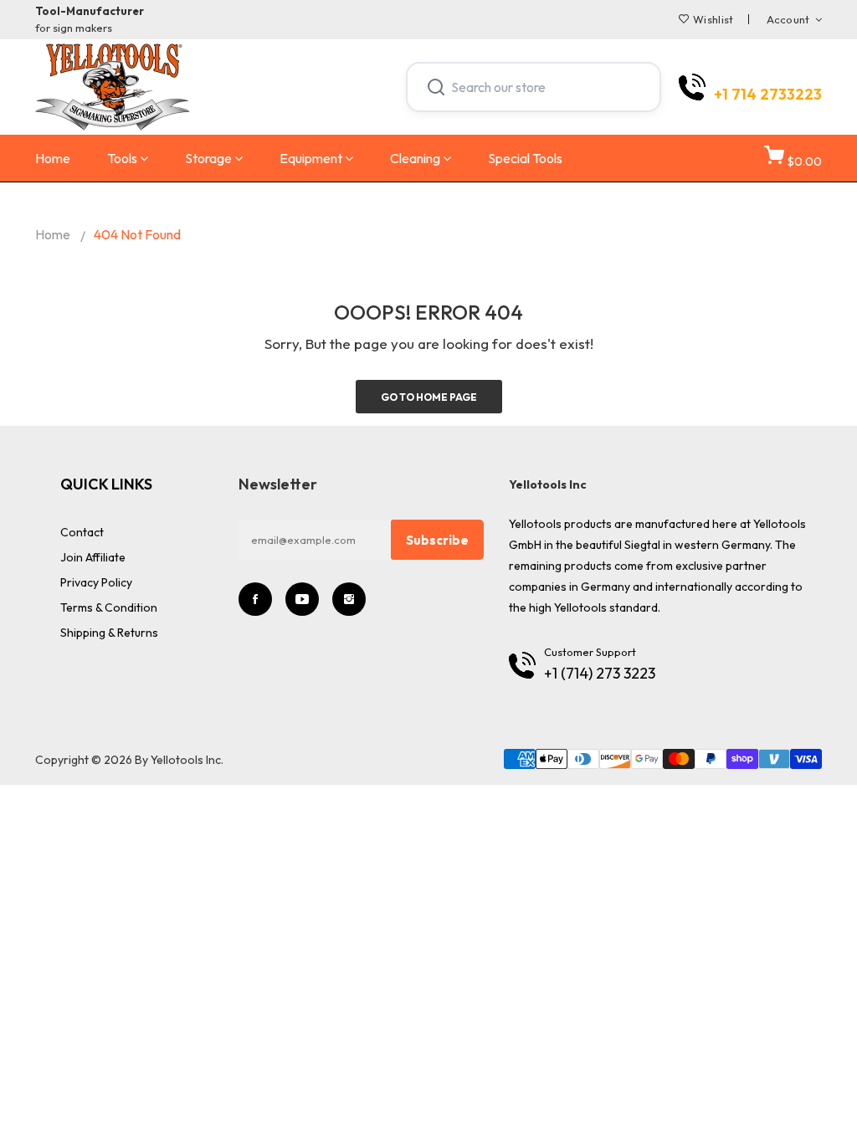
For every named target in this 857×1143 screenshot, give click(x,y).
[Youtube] (302, 599)
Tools (122, 158)
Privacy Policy (96, 582)
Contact (82, 532)
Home (52, 158)
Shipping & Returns (109, 632)
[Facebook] (255, 599)
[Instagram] (349, 599)
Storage (208, 158)
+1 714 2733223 (768, 94)
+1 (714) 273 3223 (599, 673)
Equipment (311, 158)
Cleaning (415, 158)
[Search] (436, 87)
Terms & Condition (108, 607)
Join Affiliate (93, 557)
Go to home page (429, 397)
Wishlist (713, 19)
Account (788, 19)
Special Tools (525, 158)
